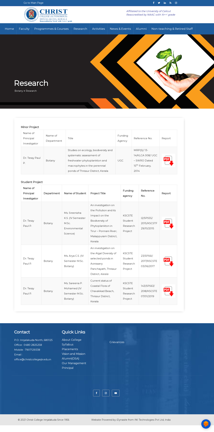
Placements (70, 349)
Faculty (24, 28)
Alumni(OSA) (70, 358)
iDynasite (122, 419)
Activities (98, 28)
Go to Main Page (33, 2)
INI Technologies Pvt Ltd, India (152, 419)
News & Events (120, 28)
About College (71, 339)
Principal (68, 367)
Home (9, 28)
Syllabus (67, 344)
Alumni (141, 28)
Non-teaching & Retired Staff (172, 28)
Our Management (74, 363)
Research (80, 28)
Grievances (117, 342)
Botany (19, 90)
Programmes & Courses (51, 28)
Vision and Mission (73, 353)
